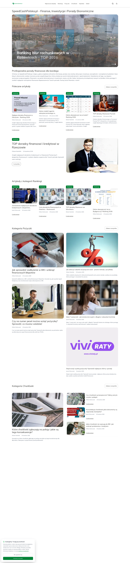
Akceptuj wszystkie (18, 558)
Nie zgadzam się (18, 554)
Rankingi (60, 3)
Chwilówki (74, 3)
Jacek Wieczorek (16, 210)
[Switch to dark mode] (116, 3)
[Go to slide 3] (115, 64)
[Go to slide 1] (112, 64)
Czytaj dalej (16, 164)
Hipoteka (81, 3)
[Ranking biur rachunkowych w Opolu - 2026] (65, 40)
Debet (87, 3)
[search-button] (113, 3)
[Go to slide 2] (113, 64)
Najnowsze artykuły (50, 3)
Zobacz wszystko (111, 87)
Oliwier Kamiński (70, 119)
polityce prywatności (24, 551)
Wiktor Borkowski (21, 61)
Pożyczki (66, 3)
